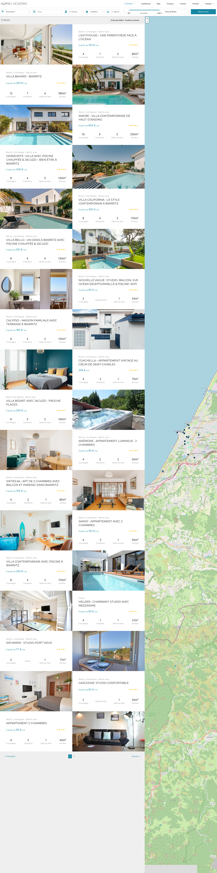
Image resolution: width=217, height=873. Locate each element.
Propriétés (128, 4)
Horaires (195, 4)
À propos (170, 4)
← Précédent (9, 756)
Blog (158, 4)
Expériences (146, 4)
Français (208, 4)
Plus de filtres (170, 12)
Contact (183, 4)
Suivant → (136, 756)
